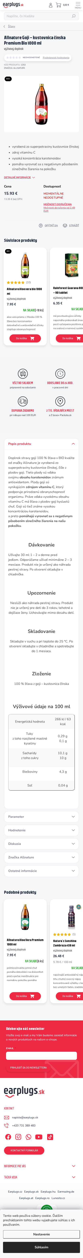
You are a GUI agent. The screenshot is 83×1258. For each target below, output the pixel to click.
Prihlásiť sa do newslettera (28, 1067)
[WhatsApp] (27, 1136)
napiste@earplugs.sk (25, 1117)
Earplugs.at (26, 1198)
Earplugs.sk (31, 1192)
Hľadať (73, 16)
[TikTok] (49, 1136)
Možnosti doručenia (59, 208)
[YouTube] (38, 1136)
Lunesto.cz (58, 1198)
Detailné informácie (17, 177)
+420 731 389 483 (23, 1125)
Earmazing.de (66, 1192)
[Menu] (78, 5)
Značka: (14, 68)
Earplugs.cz (15, 1192)
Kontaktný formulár (24, 1150)
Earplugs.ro (42, 1198)
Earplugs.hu (48, 1192)
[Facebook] (7, 1136)
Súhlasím (41, 1247)
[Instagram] (17, 1136)
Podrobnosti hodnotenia (56, 57)
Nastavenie (41, 1234)
